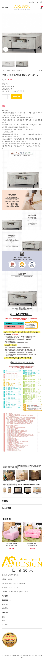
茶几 (13, 70)
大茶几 (19, 70)
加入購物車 (16, 97)
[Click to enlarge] (5, 49)
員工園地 (5, 624)
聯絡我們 (5, 608)
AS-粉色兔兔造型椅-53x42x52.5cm (11, 545)
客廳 (8, 70)
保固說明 (5, 604)
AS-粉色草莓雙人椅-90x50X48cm (32, 545)
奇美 (3, 617)
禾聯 (3, 620)
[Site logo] (22, 7)
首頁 (3, 70)
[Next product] (41, 70)
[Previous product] (37, 70)
